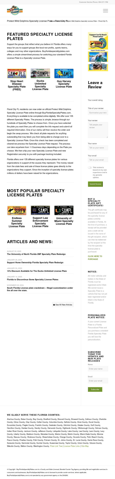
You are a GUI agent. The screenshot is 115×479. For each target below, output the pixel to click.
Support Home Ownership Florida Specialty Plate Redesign (35, 262)
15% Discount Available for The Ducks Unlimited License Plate (37, 271)
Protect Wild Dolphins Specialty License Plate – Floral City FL (37, 20)
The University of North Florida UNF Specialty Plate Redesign (36, 254)
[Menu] (104, 10)
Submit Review (95, 184)
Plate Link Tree (56, 446)
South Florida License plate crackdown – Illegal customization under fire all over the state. (40, 289)
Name (90, 364)
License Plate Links (72, 446)
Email (90, 376)
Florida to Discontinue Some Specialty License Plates (32, 279)
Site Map (85, 446)
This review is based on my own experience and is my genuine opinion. (100, 172)
